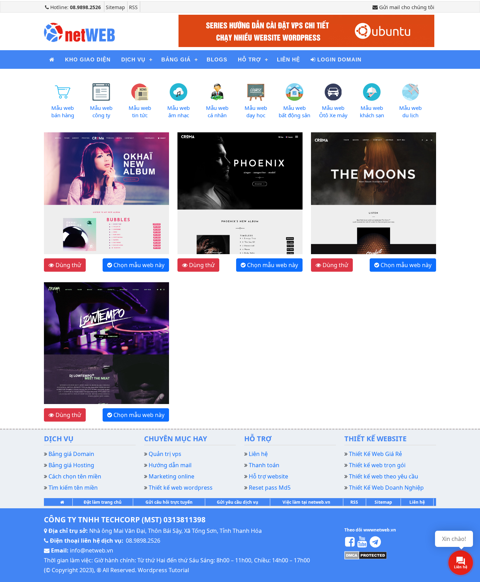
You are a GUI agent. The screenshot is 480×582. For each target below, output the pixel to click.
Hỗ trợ (249, 59)
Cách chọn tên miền (74, 476)
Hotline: (75, 7)
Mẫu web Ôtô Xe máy (333, 111)
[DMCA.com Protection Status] (365, 554)
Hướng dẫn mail (170, 465)
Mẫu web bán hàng (62, 111)
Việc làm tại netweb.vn (306, 502)
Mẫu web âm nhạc (178, 111)
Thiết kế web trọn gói (377, 465)
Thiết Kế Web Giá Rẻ (375, 454)
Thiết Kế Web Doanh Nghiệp (386, 487)
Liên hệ (417, 502)
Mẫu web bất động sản (294, 111)
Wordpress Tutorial (163, 570)
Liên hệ (288, 59)
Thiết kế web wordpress (181, 487)
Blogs (217, 59)
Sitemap (115, 7)
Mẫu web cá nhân (217, 111)
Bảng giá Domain (71, 454)
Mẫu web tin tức (140, 111)
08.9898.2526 (143, 540)
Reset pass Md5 (270, 487)
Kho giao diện (88, 59)
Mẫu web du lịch (410, 111)
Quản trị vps (165, 454)
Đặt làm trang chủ (103, 502)
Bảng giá (176, 59)
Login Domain (339, 59)
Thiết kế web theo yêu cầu (383, 476)
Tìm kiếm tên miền (73, 487)
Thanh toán (264, 465)
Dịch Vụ (133, 59)
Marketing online (171, 476)
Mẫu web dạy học (256, 111)
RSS (133, 7)
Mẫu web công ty (101, 111)
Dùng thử (67, 265)
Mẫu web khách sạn (372, 111)
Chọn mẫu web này (138, 265)
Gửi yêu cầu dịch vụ (237, 502)
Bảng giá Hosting (71, 465)
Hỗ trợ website (268, 476)
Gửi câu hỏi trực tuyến (169, 502)
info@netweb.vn (91, 550)
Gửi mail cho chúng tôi (406, 7)
